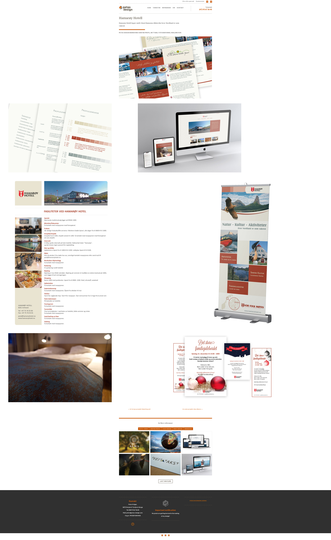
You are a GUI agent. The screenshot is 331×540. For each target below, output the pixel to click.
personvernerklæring (198, 500)
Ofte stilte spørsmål (188, 1)
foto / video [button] (143, 428)
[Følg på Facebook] (132, 524)
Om (174, 7)
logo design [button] (167, 428)
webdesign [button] (188, 428)
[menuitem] (207, 2)
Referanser (166, 7)
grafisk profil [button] (155, 428)
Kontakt (180, 7)
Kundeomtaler (200, 1)
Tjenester (156, 7)
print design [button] (178, 428)
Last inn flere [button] (165, 481)
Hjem (149, 7)
